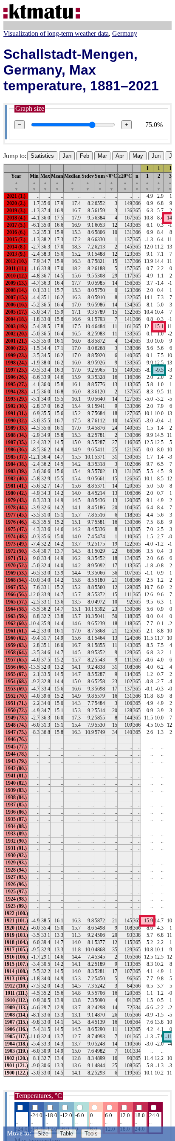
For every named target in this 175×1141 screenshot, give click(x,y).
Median (72, 182)
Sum (100, 182)
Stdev (88, 182)
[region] (87, 620)
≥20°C (125, 182)
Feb (84, 156)
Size (42, 1133)
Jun (156, 156)
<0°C (111, 182)
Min (34, 182)
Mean (57, 182)
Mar (102, 156)
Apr (120, 156)
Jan (66, 156)
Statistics (42, 156)
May (138, 156)
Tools (91, 1133)
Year (16, 182)
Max (45, 182)
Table (66, 1133)
